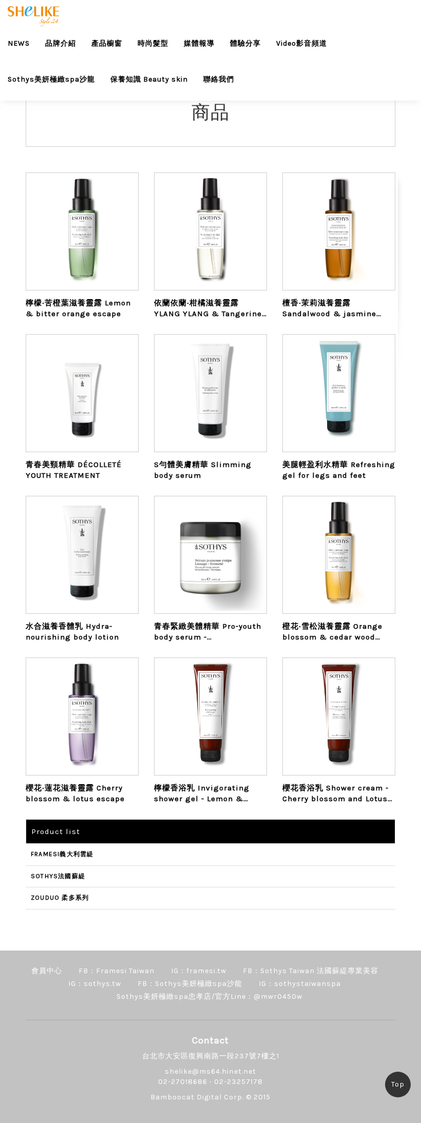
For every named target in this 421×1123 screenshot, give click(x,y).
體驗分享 (245, 43)
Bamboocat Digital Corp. (197, 1097)
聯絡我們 (218, 79)
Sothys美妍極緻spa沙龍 (51, 79)
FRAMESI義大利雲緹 (62, 854)
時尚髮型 (153, 43)
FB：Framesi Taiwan (117, 970)
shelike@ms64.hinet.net (210, 1071)
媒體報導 (199, 43)
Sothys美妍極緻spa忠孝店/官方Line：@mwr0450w (209, 996)
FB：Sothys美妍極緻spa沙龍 (190, 983)
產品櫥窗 (106, 43)
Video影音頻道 (301, 43)
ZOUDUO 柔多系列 (60, 897)
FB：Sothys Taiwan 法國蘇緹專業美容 (310, 970)
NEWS (19, 43)
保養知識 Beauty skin (149, 79)
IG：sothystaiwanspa (300, 983)
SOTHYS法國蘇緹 (58, 876)
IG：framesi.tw (198, 970)
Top (398, 1084)
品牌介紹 (60, 43)
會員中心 (46, 970)
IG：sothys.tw (94, 983)
